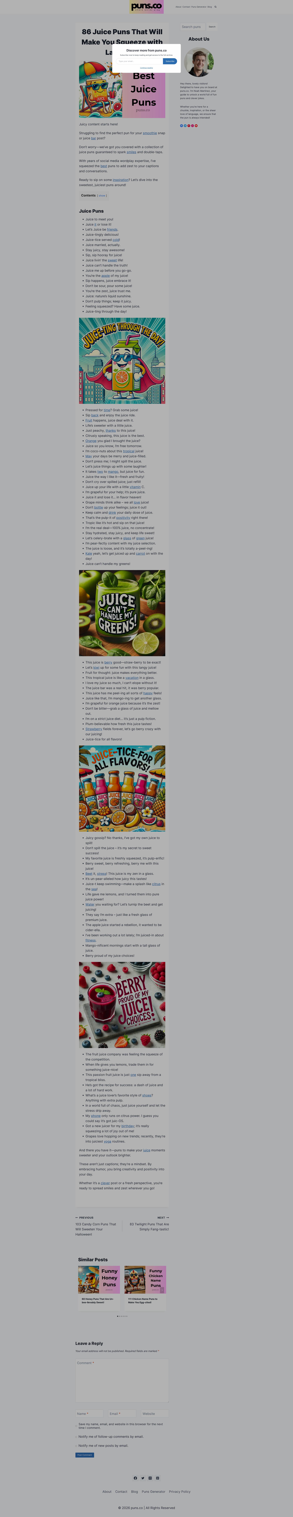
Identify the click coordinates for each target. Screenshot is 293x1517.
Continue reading (146, 68)
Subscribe (170, 61)
